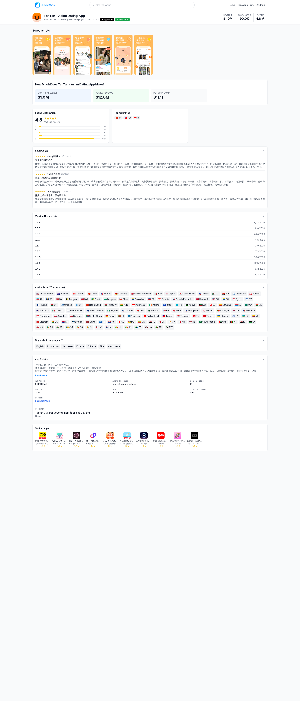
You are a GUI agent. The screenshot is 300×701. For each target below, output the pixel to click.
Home (232, 5)
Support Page (42, 401)
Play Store (123, 19)
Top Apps (243, 5)
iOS (252, 5)
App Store (108, 19)
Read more (41, 375)
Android (261, 5)
